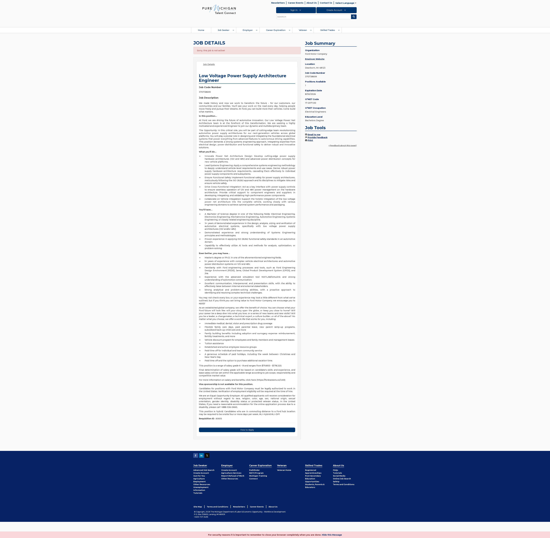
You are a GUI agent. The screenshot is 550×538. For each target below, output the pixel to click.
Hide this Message (332, 535)
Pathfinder (254, 470)
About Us (312, 3)
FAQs (335, 470)
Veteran (303, 30)
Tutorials (197, 493)
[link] (219, 9)
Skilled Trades (327, 30)
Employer (248, 30)
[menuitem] (201, 30)
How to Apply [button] (247, 430)
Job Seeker (223, 30)
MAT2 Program (256, 473)
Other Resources (201, 484)
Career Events (295, 3)
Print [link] (310, 140)
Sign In (294, 10)
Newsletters (278, 3)
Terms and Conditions (343, 484)
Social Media (339, 476)
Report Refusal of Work (232, 476)
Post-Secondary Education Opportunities (313, 479)
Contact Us (326, 3)
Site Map (198, 507)
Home (201, 30)
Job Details (209, 64)
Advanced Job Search (203, 470)
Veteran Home (284, 470)
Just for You (199, 476)
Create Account (335, 10)
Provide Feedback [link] (317, 137)
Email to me (314, 134)
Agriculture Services (231, 473)
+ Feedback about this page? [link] (343, 145)
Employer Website (314, 59)
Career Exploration (275, 30)
